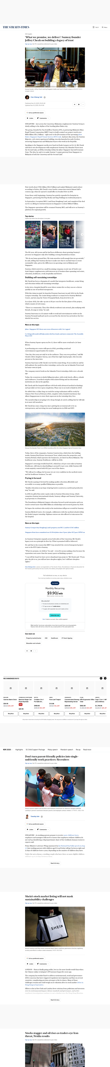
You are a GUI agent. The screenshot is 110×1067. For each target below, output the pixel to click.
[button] (95, 27)
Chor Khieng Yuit (30, 567)
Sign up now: (28, 44)
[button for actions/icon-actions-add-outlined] (45, 97)
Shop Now (11, 713)
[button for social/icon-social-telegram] (74, 104)
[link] (16, 27)
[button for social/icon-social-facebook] (79, 104)
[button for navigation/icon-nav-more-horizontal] (83, 104)
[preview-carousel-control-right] (82, 234)
